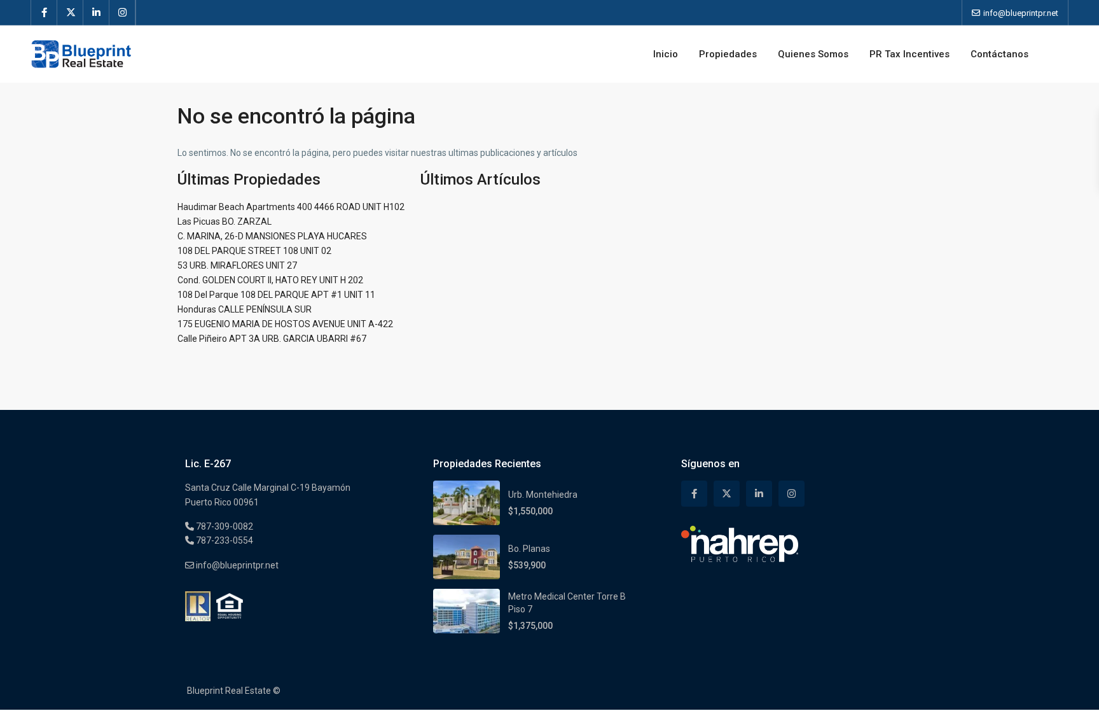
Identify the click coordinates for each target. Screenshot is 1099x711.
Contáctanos (999, 54)
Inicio (665, 54)
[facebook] (44, 12)
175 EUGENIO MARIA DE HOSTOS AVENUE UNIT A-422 (285, 324)
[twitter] (70, 12)
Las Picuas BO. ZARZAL (224, 221)
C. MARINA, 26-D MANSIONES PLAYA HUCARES (272, 236)
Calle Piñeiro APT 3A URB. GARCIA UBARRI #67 (271, 339)
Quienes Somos (813, 54)
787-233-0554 (223, 540)
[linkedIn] (96, 12)
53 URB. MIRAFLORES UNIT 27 (237, 265)
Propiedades (728, 54)
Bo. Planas (529, 549)
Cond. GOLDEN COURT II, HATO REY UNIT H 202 (270, 280)
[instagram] (122, 12)
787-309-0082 (223, 526)
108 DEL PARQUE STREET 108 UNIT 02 (254, 251)
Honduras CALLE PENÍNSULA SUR (244, 309)
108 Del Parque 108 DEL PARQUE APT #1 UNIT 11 (276, 295)
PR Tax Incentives (909, 54)
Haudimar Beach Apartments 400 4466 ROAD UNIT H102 (290, 207)
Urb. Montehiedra (542, 494)
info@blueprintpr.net (236, 565)
